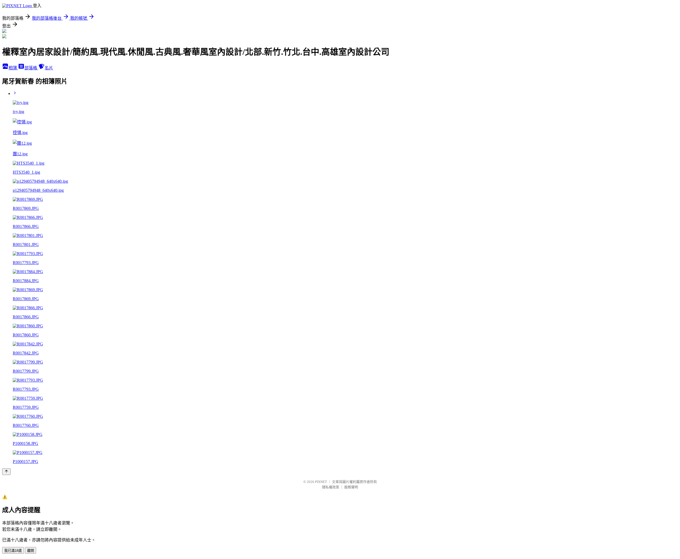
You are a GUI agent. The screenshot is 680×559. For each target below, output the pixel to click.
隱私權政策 (330, 487)
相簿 (13, 68)
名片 (49, 68)
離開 (30, 551)
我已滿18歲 (13, 551)
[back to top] (6, 471)
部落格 (31, 68)
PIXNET (321, 482)
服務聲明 (351, 487)
